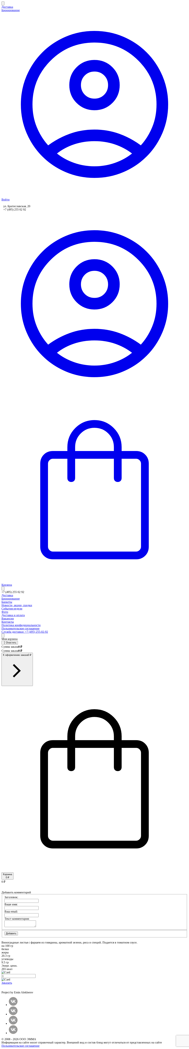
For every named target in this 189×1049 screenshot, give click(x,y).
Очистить (11, 642)
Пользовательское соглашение (20, 1045)
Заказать (6, 982)
